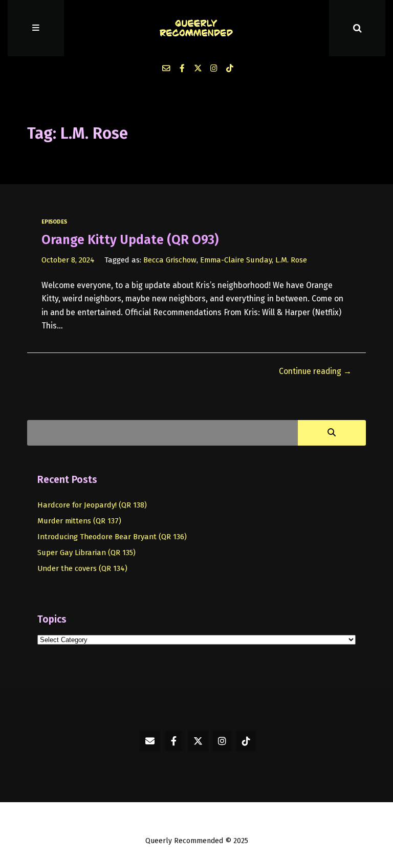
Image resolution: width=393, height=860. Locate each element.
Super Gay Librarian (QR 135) (86, 552)
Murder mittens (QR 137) (79, 520)
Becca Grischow (169, 259)
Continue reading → (315, 371)
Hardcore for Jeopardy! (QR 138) (92, 505)
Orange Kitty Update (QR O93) (130, 240)
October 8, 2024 (68, 259)
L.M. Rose (291, 259)
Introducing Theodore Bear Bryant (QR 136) (112, 536)
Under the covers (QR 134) (82, 568)
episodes (54, 221)
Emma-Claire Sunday (236, 259)
